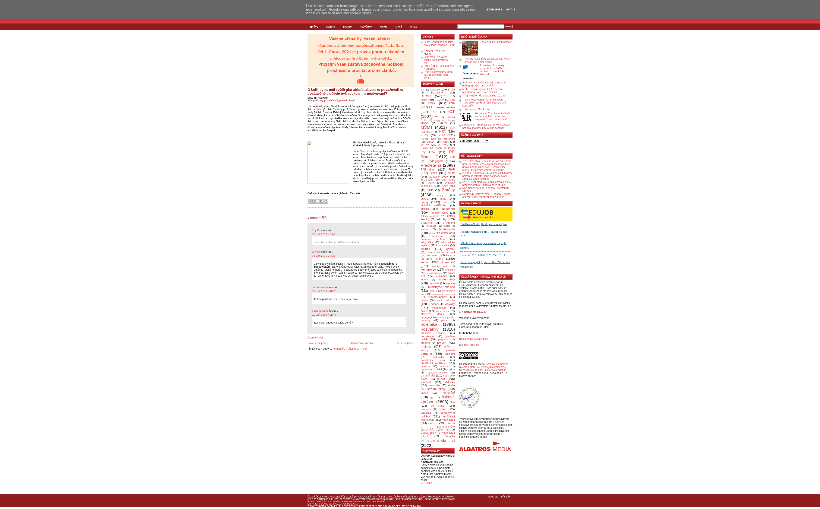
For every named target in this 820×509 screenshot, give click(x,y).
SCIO (433, 173)
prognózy (443, 339)
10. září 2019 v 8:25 (323, 255)
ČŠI (429, 436)
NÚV (441, 135)
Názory (330, 26)
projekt (441, 342)
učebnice (426, 409)
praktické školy (432, 333)
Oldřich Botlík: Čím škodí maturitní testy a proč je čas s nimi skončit (487, 61)
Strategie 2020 (438, 176)
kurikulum (441, 276)
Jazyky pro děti (442, 120)
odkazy (450, 304)
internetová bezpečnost (441, 252)
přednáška (438, 357)
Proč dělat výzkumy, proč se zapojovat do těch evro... (438, 74)
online (424, 311)
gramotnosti (448, 233)
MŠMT (383, 26)
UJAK (431, 182)
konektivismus (439, 266)
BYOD (451, 89)
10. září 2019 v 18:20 (324, 291)
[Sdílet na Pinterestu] (326, 201)
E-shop (428, 482)
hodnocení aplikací (433, 239)
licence (424, 279)
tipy (432, 397)
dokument (448, 208)
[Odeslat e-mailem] (309, 201)
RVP (452, 169)
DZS (452, 99)
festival (424, 229)
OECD (430, 141)
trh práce (438, 405)
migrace (450, 283)
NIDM (429, 131)
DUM (424, 99)
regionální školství (431, 369)
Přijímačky (428, 169)
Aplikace (435, 89)
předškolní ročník (433, 360)
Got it (510, 9)
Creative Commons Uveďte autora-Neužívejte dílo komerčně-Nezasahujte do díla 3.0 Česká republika (483, 367)
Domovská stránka (362, 343)
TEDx (437, 179)
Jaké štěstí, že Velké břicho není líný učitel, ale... (436, 59)
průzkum (450, 353)
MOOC (425, 123)
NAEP (452, 128)
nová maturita (445, 300)
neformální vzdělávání (443, 294)
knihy (424, 262)
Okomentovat (315, 337)
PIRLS (451, 148)
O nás (413, 26)
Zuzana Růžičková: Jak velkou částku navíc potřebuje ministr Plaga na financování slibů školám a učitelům (487, 176)
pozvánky (430, 329)
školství (448, 440)
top (453, 402)
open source (443, 311)
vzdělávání (448, 419)
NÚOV (424, 135)
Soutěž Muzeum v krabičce (495, 42)
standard (426, 382)
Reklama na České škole (473, 338)
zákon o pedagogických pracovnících (438, 426)
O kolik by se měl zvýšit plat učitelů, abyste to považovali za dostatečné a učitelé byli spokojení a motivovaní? (355, 91)
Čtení (398, 26)
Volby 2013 (448, 185)
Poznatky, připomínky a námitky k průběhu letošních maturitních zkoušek (492, 70)
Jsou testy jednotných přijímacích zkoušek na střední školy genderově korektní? (484, 102)
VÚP (430, 190)
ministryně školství (441, 287)
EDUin (432, 103)
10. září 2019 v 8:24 (323, 234)
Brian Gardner (328, 506)
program (425, 342)
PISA (432, 152)
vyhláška (426, 412)
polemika (429, 324)
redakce (444, 366)
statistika (450, 382)
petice (444, 320)
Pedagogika (436, 161)
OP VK (425, 144)
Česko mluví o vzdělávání (438, 432)
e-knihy (441, 219)
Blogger (493, 497)
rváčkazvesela (320, 287)
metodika (434, 283)
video (442, 409)
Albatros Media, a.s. (474, 312)
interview (432, 255)
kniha (439, 258)
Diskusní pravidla (469, 344)
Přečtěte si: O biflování (477, 109)
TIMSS (451, 179)
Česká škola (315, 497)
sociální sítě (428, 375)
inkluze (425, 249)
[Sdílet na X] (317, 201)
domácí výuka (440, 212)
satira (451, 369)
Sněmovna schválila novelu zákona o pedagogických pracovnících (484, 84)
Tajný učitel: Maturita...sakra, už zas (484, 95)
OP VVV (443, 144)
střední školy (436, 389)
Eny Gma (317, 230)
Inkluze (347, 26)
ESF (452, 103)
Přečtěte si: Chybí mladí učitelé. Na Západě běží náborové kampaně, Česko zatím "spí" (492, 116)
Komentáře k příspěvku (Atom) (350, 348)
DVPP (440, 99)
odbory (435, 304)
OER (446, 141)
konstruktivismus (433, 273)
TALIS (424, 179)
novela (425, 300)
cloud (445, 202)
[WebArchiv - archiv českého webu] (469, 406)
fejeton (447, 226)
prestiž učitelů (347, 100)
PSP (452, 157)
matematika (447, 279)
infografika (427, 242)
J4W (419, 506)
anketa (425, 198)
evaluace (431, 226)
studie (451, 385)
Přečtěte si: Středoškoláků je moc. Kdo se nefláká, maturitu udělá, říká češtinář (486, 127)
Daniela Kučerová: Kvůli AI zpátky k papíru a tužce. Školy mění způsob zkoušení (486, 195)
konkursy (450, 269)
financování (447, 229)
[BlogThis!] (313, 201)
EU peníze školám (442, 107)
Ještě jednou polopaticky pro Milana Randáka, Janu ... (439, 45)
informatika (442, 245)
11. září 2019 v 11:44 (324, 314)
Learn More (494, 9)
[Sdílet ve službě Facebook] (321, 201)
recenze (425, 366)
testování (448, 392)
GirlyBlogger (391, 506)
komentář (448, 262)
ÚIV (447, 429)
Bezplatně (437, 92)
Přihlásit (506, 497)
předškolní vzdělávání (434, 363)
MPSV (443, 123)
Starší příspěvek (405, 343)
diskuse (425, 208)
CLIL (446, 96)
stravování (434, 385)
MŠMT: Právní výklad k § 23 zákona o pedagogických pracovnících (482, 91)
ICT (451, 111)
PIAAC (438, 148)
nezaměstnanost (437, 297)
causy (425, 202)
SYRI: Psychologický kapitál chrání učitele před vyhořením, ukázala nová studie (486, 184)
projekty (426, 346)
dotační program (430, 216)
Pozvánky (366, 26)
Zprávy (314, 26)
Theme (311, 506)
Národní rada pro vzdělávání (438, 138)
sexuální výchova (438, 372)
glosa (432, 233)
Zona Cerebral (368, 506)
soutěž (440, 379)
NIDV (442, 131)
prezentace (427, 336)
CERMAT (427, 96)
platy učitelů (331, 100)
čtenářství (449, 436)
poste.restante (320, 310)
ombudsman (439, 307)
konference (428, 269)
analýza (441, 195)
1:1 (422, 89)
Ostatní (424, 148)
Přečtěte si (431, 165)
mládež (433, 291)
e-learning (427, 222)
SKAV (451, 173)
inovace (450, 249)
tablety (424, 392)
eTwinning (449, 222)
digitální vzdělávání (433, 205)
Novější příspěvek (318, 343)
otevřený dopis (432, 314)
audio (443, 198)
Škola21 (431, 441)
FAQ (434, 112)
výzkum (433, 423)
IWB (437, 116)
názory (319, 100)
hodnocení (437, 236)
